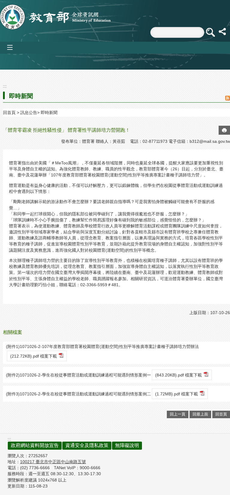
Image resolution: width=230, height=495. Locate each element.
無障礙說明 (127, 445)
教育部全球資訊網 (55, 16)
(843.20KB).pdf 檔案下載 (178, 375)
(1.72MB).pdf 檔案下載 (176, 394)
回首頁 (9, 112)
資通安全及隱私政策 (86, 445)
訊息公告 (28, 112)
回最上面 (200, 414)
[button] (210, 32)
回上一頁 (177, 414)
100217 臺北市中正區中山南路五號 (53, 461)
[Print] (224, 130)
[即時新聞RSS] (227, 98)
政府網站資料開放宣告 (35, 445)
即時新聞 (49, 112)
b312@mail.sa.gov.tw (210, 141)
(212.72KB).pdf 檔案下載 (33, 356)
